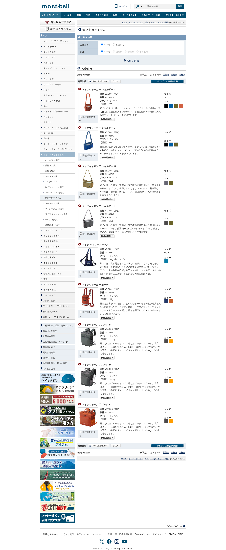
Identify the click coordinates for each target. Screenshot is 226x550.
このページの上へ (176, 526)
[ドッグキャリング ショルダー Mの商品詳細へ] (88, 188)
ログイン (123, 6)
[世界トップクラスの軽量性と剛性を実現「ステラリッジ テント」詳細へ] (57, 389)
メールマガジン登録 (102, 534)
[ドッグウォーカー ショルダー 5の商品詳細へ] (88, 111)
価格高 (182, 74)
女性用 (131, 51)
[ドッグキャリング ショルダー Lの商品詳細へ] (88, 227)
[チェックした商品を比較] (167, 81)
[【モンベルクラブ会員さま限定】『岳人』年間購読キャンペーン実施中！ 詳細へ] (57, 400)
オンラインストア (50, 14)
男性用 (119, 51)
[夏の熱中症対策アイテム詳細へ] (57, 443)
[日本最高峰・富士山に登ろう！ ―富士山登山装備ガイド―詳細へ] (57, 464)
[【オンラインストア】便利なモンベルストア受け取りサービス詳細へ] (57, 518)
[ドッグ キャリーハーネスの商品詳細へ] (88, 266)
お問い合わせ (83, 534)
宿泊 (88, 14)
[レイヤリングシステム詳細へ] (57, 486)
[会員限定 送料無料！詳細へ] (57, 507)
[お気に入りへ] (57, 29)
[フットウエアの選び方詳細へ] (57, 421)
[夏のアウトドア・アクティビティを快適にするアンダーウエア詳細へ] (57, 432)
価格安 (174, 74)
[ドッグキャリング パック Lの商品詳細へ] (88, 426)
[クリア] (116, 81)
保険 (79, 14)
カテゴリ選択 (139, 6)
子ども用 (143, 51)
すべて (107, 44)
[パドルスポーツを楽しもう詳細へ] (57, 475)
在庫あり (120, 44)
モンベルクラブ (129, 14)
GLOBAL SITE (176, 534)
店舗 (115, 14)
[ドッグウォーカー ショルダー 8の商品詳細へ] (88, 149)
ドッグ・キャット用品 (159, 22)
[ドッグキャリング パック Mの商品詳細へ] (88, 386)
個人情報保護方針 (123, 534)
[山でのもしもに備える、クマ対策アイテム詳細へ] (57, 410)
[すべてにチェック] (98, 81)
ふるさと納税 (102, 14)
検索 (180, 6)
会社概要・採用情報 (174, 14)
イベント (68, 14)
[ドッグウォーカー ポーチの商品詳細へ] (88, 306)
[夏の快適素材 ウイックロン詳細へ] (57, 378)
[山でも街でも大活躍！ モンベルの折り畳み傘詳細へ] (57, 453)
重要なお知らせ (50, 534)
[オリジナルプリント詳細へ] (57, 496)
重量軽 (166, 74)
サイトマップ (159, 534)
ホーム (124, 22)
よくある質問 (67, 534)
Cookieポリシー (142, 534)
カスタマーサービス (151, 14)
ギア (147, 22)
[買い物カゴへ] (57, 22)
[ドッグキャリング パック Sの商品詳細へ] (88, 346)
